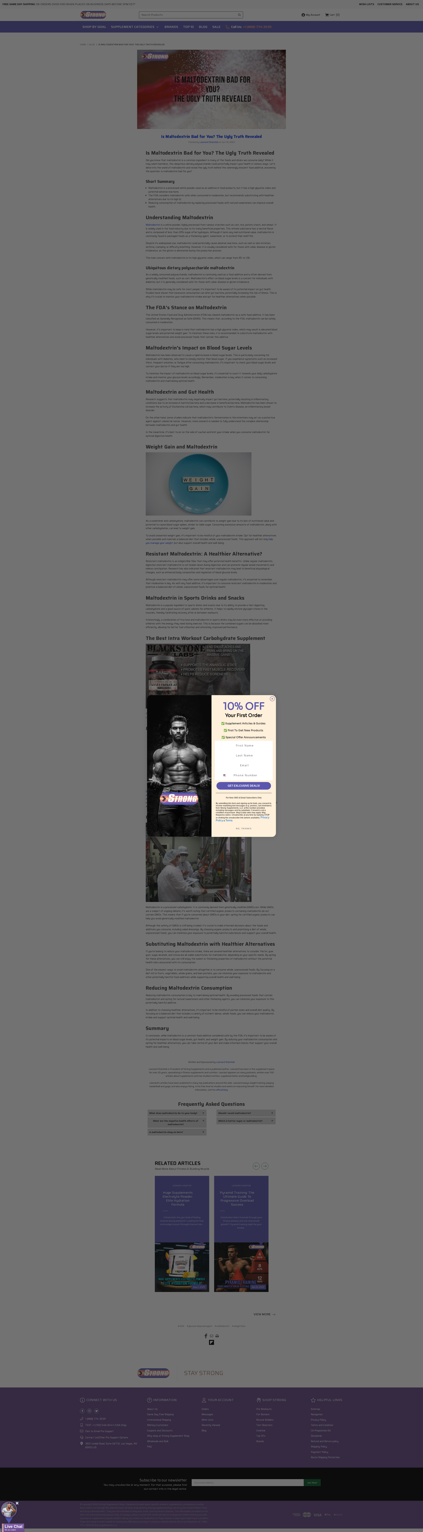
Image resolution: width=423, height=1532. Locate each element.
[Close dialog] (272, 699)
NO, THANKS (244, 828)
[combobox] (227, 775)
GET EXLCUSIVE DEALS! (244, 785)
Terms (228, 820)
